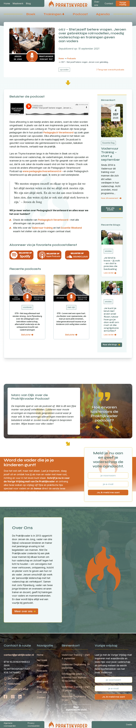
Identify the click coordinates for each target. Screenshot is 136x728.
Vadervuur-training (42, 227)
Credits (129, 724)
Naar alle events (110, 209)
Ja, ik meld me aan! (108, 492)
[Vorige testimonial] (97, 427)
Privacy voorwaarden (34, 724)
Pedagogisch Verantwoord (58, 132)
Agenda (103, 14)
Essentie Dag (108, 143)
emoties (108, 251)
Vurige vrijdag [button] (122, 3)
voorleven (27, 307)
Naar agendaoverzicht (76, 708)
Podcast (80, 14)
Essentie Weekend (71, 227)
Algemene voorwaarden (10, 724)
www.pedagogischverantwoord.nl (42, 171)
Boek (30, 14)
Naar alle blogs (110, 345)
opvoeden (64, 70)
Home (7, 3)
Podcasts (42, 670)
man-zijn (71, 307)
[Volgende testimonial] (111, 427)
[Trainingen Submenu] (63, 14)
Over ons (96, 3)
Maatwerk (18, 3)
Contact (109, 3)
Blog (28, 3)
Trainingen (52, 14)
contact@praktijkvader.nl (19, 654)
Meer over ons (23, 611)
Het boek (42, 660)
